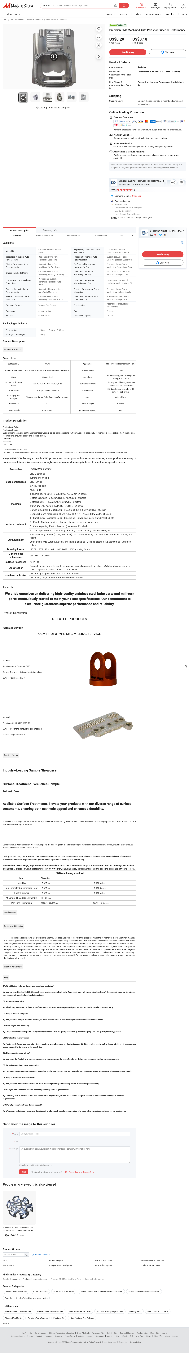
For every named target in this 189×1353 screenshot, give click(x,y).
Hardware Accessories (35, 20)
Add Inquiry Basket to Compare (54, 107)
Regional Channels (127, 1333)
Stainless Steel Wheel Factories (50, 1311)
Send (24, 1171)
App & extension (152, 14)
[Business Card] (182, 242)
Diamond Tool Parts (13, 1318)
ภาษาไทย (139, 1336)
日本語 (124, 1336)
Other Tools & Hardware (64, 1291)
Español (39, 1336)
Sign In (114, 217)
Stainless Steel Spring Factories (110, 1311)
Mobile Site (154, 1333)
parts (5, 1260)
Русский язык (70, 1336)
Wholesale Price (98, 1333)
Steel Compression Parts (157, 1311)
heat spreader (9, 1265)
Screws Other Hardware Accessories (144, 1291)
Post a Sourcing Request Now (79, 1172)
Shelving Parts (135, 1311)
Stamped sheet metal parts (60, 1265)
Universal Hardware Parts (16, 1291)
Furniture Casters (40, 1291)
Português (48, 1336)
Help (137, 14)
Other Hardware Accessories (56, 20)
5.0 (152, 234)
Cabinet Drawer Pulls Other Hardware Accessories (101, 1291)
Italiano (81, 1336)
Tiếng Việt (158, 1336)
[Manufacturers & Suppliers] (18, 6)
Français (58, 1336)
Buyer (122, 14)
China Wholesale (83, 1333)
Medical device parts (103, 1265)
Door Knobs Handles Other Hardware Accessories (26, 1298)
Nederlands (99, 1336)
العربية (109, 1336)
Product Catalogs (42, 1254)
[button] (127, 235)
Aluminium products (103, 1260)
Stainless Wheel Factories (80, 1311)
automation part (56, 1260)
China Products (40, 1333)
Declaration (123, 1342)
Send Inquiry (128, 52)
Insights (164, 1333)
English (30, 1336)
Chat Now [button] (169, 52)
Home (5, 20)
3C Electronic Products (150, 1265)
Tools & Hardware (17, 20)
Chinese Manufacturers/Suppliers (61, 1333)
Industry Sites (112, 1333)
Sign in (183, 7)
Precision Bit (58, 1318)
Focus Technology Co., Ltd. (76, 1342)
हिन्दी (131, 1336)
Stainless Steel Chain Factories (18, 1311)
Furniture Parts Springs (38, 1318)
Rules (184, 14)
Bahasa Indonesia (171, 1336)
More (5, 1323)
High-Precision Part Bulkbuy (82, 1318)
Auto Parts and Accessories (152, 1260)
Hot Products (27, 1333)
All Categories (12, 14)
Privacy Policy (135, 1342)
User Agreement (110, 1342)
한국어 (116, 1336)
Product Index (142, 1333)
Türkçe (148, 1336)
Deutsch (89, 1336)
